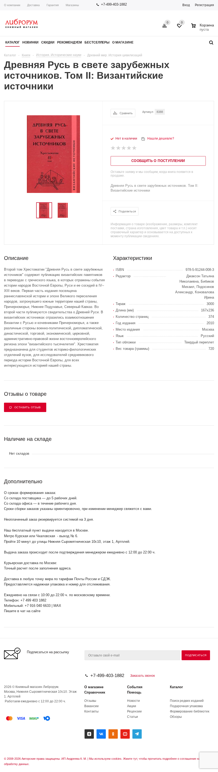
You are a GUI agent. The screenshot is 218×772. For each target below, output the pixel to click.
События (134, 687)
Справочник (94, 692)
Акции (131, 706)
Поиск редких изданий (187, 701)
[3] (124, 148)
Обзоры (176, 717)
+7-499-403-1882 (114, 4)
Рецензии (134, 711)
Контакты (91, 711)
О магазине (93, 687)
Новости (133, 701)
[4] (129, 148)
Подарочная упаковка (186, 706)
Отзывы (90, 701)
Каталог (176, 687)
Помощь (134, 692)
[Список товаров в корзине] (203, 28)
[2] (118, 148)
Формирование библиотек (189, 711)
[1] (113, 148)
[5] (134, 148)
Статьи (132, 717)
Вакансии (91, 706)
